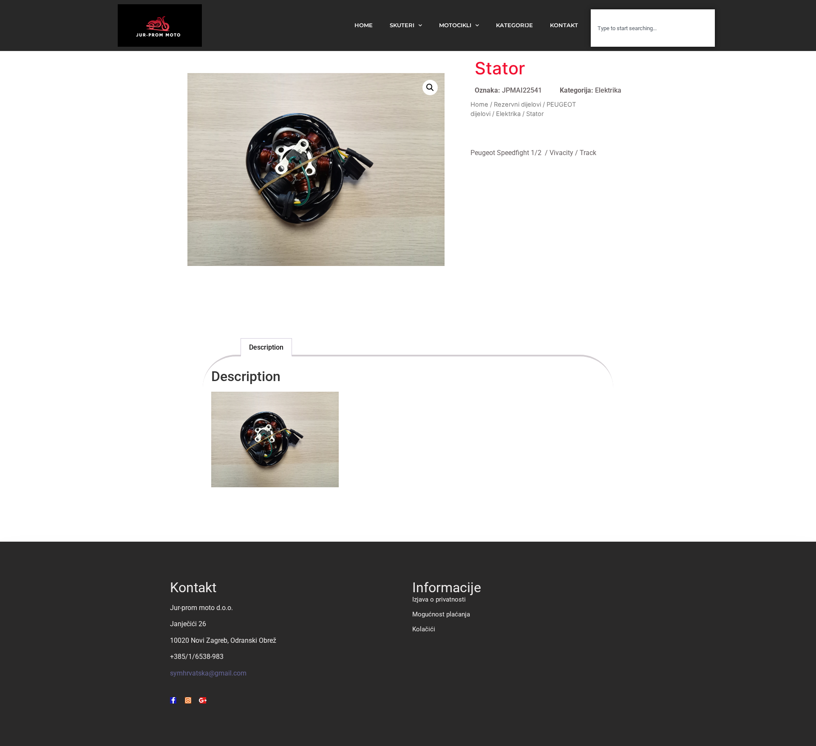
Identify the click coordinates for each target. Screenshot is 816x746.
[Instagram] (188, 700)
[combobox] (653, 28)
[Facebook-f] (173, 700)
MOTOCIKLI (455, 25)
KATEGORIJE (514, 25)
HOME (363, 25)
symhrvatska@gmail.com (208, 673)
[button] (430, 87)
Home (479, 104)
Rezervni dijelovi (517, 104)
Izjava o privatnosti (439, 599)
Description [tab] (266, 347)
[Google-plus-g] (203, 700)
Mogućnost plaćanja (441, 614)
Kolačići (423, 629)
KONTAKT (564, 25)
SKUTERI (402, 25)
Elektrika (608, 90)
